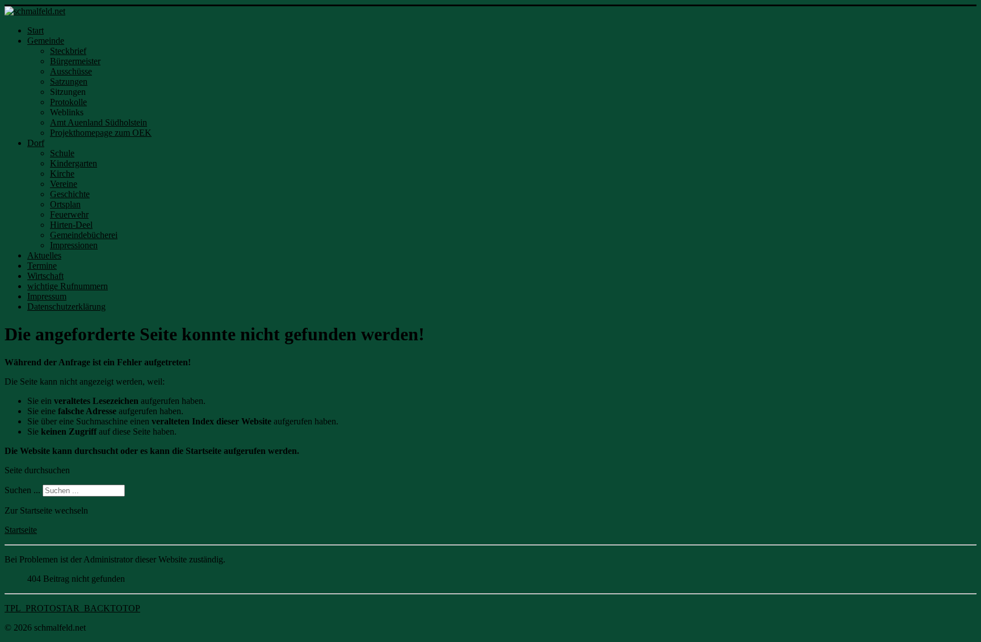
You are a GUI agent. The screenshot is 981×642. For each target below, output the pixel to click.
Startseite (21, 530)
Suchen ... (22, 490)
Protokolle (68, 102)
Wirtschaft (45, 276)
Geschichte (70, 194)
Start (35, 30)
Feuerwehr (69, 214)
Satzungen (68, 81)
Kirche (62, 173)
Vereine (63, 184)
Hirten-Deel (71, 225)
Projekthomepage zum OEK (101, 132)
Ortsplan (65, 204)
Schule (62, 153)
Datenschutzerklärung (66, 306)
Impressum (46, 296)
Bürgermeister (75, 61)
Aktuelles (44, 255)
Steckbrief (68, 51)
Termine (42, 265)
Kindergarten (73, 163)
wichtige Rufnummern (67, 286)
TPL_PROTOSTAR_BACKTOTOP (72, 608)
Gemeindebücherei (84, 235)
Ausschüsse (71, 71)
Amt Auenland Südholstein (98, 122)
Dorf (35, 143)
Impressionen (74, 245)
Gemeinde (45, 40)
